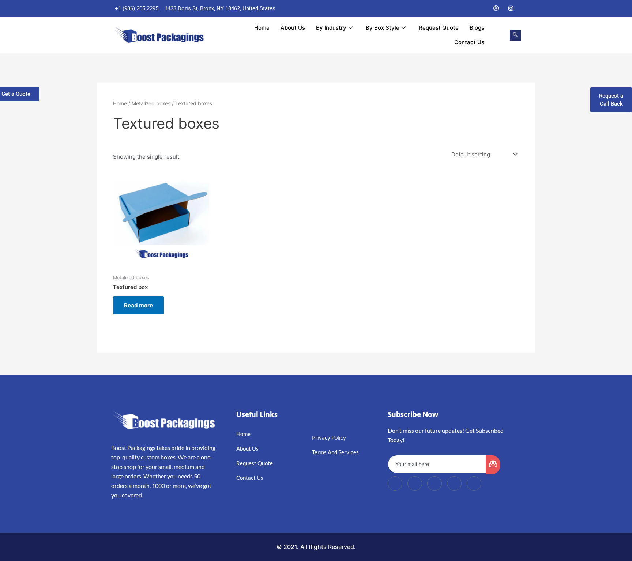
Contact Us (469, 42)
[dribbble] (454, 483)
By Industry (331, 27)
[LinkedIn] (481, 8)
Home (262, 27)
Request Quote (439, 27)
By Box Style (382, 27)
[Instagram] (510, 8)
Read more (138, 305)
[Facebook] (452, 8)
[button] (515, 35)
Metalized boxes (151, 103)
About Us (293, 27)
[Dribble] (496, 8)
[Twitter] (467, 8)
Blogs (477, 27)
